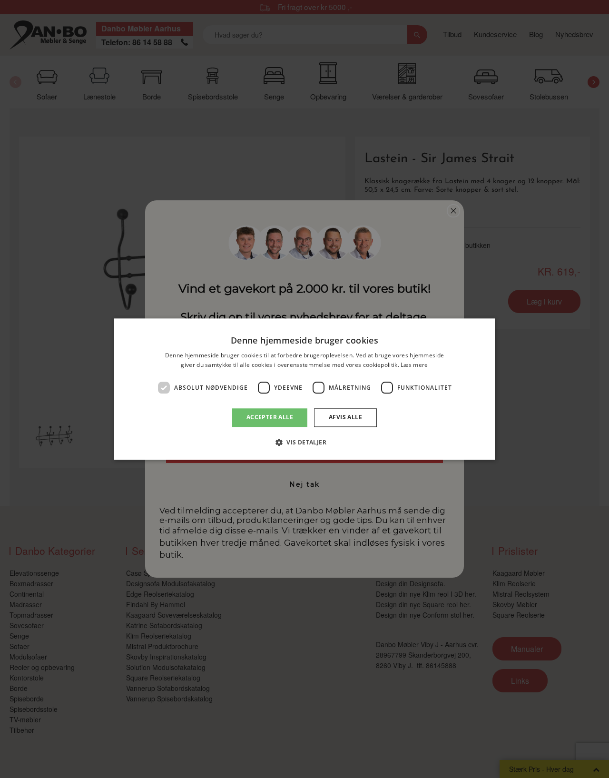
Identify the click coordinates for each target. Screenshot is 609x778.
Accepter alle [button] (269, 418)
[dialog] (304, 389)
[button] (304, 442)
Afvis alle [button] (345, 418)
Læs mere (414, 365)
